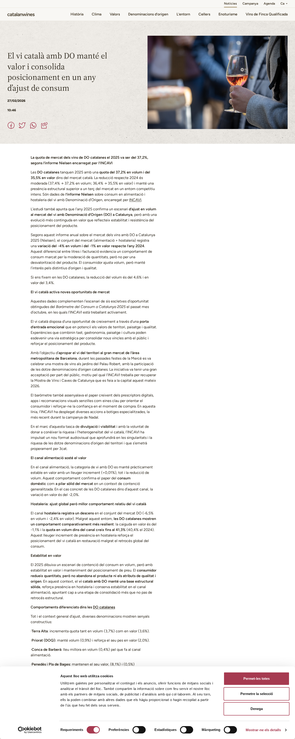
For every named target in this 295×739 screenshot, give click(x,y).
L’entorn (183, 14)
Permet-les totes (256, 678)
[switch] (139, 729)
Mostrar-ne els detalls (263, 730)
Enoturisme (227, 14)
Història (77, 14)
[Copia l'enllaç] (44, 125)
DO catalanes (104, 607)
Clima (96, 14)
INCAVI (135, 200)
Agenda (269, 4)
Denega (257, 709)
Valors (115, 14)
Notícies (230, 4)
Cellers (204, 14)
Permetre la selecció (256, 694)
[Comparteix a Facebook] (11, 125)
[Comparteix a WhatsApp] (33, 125)
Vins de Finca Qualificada (267, 14)
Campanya (250, 4)
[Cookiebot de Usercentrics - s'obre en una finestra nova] (30, 730)
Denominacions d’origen (148, 14)
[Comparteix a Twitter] (22, 125)
